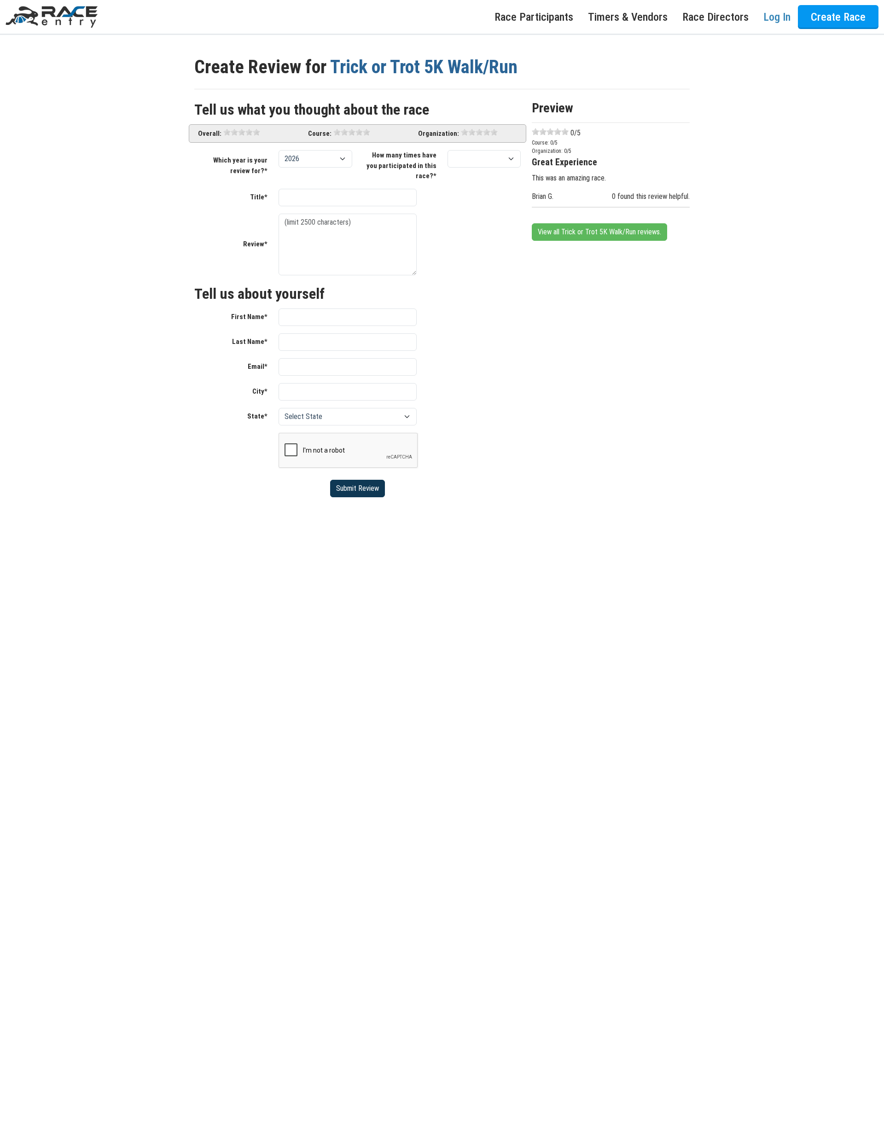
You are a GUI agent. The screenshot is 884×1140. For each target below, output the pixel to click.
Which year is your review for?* (240, 165)
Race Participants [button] (533, 17)
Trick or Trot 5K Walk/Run (424, 67)
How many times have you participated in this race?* (401, 165)
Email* (258, 366)
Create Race (838, 17)
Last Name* (250, 341)
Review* (255, 244)
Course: (320, 133)
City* (260, 391)
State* (257, 416)
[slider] (241, 132)
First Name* (249, 317)
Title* (259, 197)
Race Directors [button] (715, 17)
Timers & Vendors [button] (628, 17)
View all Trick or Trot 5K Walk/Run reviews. (599, 231)
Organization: (438, 133)
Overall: (209, 133)
